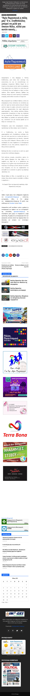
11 (10, 590)
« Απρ (3, 602)
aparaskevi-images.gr (19, 211)
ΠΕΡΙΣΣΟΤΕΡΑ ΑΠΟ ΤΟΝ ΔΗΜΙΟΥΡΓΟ (10, 276)
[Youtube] (21, 630)
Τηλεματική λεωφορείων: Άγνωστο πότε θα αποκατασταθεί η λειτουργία (12, 538)
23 (3, 597)
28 (22, 597)
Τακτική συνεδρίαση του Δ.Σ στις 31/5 (21, 266)
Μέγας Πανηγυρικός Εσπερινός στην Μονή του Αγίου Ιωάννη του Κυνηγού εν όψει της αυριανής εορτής (14, 565)
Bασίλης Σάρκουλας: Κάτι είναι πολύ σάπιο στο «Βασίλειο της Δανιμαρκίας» (18, 282)
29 (26, 597)
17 (7, 593)
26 (14, 597)
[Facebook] (8, 630)
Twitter (20, 203)
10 (7, 590)
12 (14, 590)
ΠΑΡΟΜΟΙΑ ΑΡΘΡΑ (6, 274)
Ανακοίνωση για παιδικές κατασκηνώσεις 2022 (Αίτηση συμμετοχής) (8, 266)
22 (26, 593)
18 (10, 593)
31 (7, 600)
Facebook (12, 203)
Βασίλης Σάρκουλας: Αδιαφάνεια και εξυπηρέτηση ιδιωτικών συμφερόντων (19, 298)
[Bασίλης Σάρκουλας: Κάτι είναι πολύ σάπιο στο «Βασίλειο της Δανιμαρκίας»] (6, 282)
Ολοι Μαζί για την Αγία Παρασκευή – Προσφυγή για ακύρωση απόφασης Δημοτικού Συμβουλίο (14, 550)
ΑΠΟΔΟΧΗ (15, 10)
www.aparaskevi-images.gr (12, 197)
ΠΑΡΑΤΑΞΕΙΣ (4, 15)
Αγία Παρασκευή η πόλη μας (11, 15)
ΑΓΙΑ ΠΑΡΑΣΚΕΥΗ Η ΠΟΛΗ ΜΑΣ (15, 246)
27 (18, 597)
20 (18, 593)
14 (22, 590)
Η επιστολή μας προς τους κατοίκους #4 (11, 544)
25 (10, 597)
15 (26, 590)
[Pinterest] (12, 630)
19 (14, 593)
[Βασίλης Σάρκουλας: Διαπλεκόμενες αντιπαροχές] (6, 290)
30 (3, 600)
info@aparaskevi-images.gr (18, 626)
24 (7, 597)
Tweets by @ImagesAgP (7, 518)
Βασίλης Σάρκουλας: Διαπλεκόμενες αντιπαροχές (18, 289)
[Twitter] (17, 630)
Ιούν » (6, 602)
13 (18, 590)
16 (3, 593)
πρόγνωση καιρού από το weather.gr (13, 655)
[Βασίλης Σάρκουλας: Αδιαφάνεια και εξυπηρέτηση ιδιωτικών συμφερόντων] (6, 298)
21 (22, 593)
